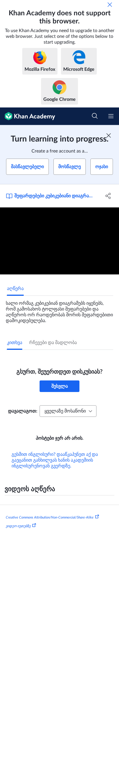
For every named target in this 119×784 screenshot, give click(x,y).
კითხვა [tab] (14, 342)
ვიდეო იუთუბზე (18, 526)
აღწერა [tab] (15, 288)
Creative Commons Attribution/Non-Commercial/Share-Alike (50, 517)
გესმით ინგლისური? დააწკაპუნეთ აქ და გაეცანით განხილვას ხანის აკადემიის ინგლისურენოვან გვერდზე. (55, 460)
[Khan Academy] (27, 116)
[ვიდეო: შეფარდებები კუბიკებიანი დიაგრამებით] (59, 240)
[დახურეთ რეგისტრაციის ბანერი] (108, 135)
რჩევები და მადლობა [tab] (53, 342)
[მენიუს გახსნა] (110, 116)
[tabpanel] (59, 310)
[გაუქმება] (109, 4)
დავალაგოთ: (22, 411)
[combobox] (68, 411)
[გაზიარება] (108, 196)
